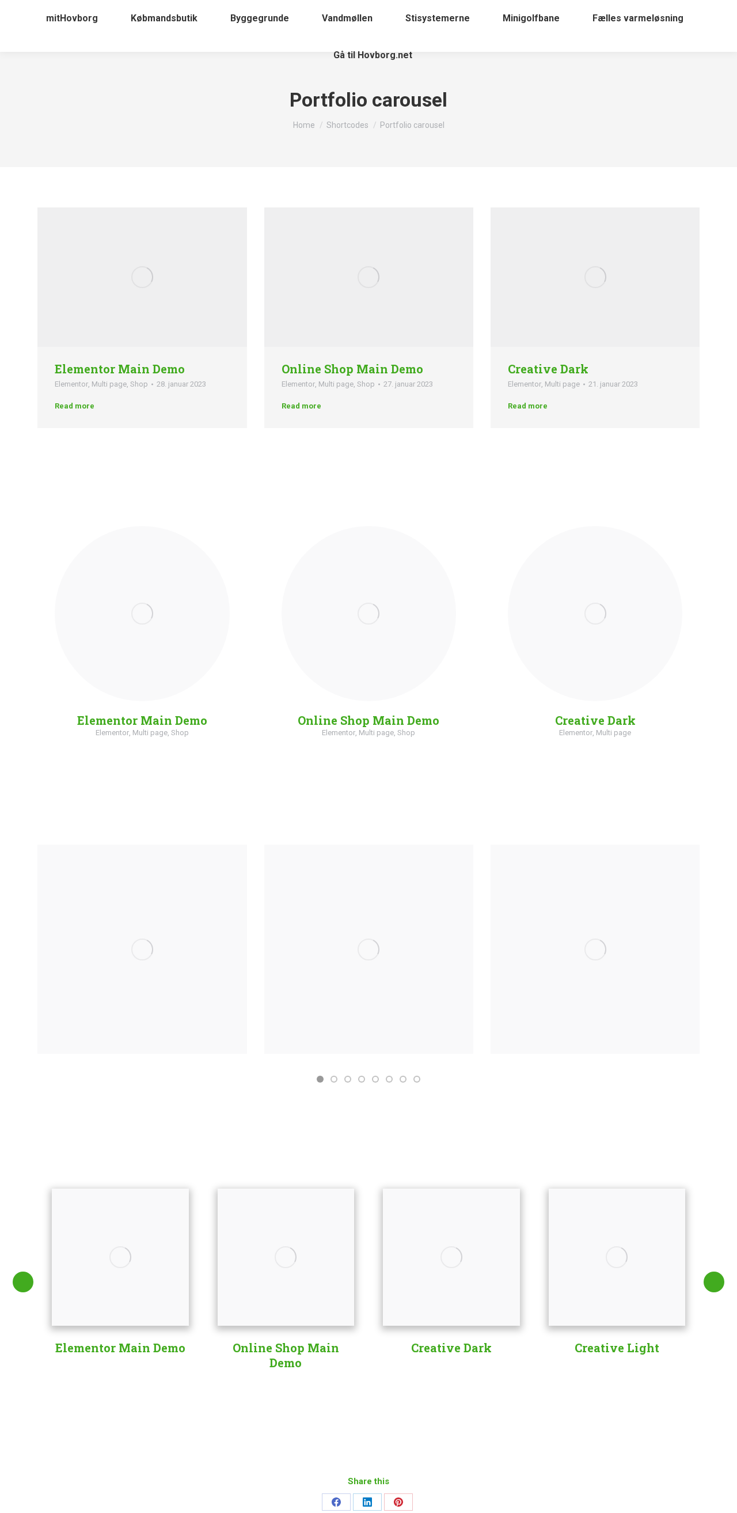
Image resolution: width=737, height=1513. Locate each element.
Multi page (109, 384)
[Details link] (173, 277)
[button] (320, 1079)
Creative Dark (548, 368)
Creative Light (617, 1347)
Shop (139, 384)
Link (111, 277)
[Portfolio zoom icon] (142, 277)
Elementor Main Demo (120, 368)
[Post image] (141, 949)
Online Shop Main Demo (352, 368)
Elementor (71, 384)
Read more (74, 406)
